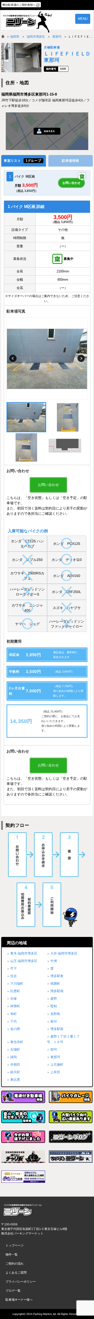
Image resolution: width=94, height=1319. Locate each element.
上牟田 (55, 1072)
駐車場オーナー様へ (19, 1299)
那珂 (53, 1049)
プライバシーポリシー (21, 1281)
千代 (13, 1021)
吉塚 (13, 998)
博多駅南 (56, 991)
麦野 (53, 998)
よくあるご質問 (16, 1272)
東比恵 (15, 1079)
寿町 (13, 1014)
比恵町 (15, 991)
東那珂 (56, 36)
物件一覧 (12, 1254)
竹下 (13, 968)
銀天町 (15, 1072)
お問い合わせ (71, 183)
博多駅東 (56, 976)
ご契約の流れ (15, 1263)
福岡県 (14, 36)
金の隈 (15, 1029)
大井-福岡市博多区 (63, 953)
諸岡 (13, 1057)
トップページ (15, 1245)
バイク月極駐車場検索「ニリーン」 (22, 1210)
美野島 (55, 1014)
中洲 (53, 961)
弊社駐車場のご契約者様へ (19, 4)
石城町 (15, 1049)
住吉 (13, 976)
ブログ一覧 (13, 1290)
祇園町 (55, 983)
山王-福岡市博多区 (23, 961)
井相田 (15, 1064)
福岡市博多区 (36, 36)
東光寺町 (16, 1042)
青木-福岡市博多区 (23, 953)
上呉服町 (56, 1064)
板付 (53, 1021)
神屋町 (15, 1006)
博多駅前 (56, 1029)
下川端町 (16, 983)
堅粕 (53, 1006)
